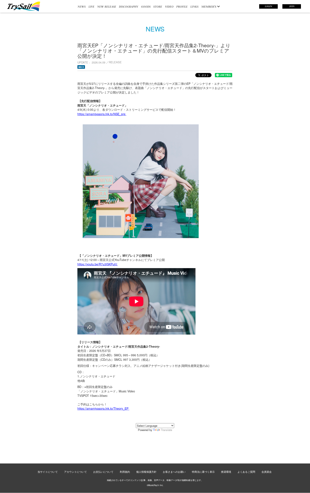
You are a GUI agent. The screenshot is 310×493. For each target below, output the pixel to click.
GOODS (146, 6)
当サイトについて (48, 471)
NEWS (82, 6)
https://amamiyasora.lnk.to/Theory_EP (103, 408)
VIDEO (169, 6)
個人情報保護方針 (146, 471)
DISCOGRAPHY (128, 6)
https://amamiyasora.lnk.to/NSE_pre (101, 114)
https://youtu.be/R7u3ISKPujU (97, 264)
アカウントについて (75, 471)
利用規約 (125, 471)
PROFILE (182, 6)
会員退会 (266, 471)
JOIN (291, 6)
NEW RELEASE (106, 6)
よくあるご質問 (246, 471)
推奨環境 (226, 471)
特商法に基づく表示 (203, 471)
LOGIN (268, 6)
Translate (166, 430)
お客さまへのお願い (174, 471)
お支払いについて (103, 471)
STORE (157, 6)
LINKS (194, 6)
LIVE (91, 6)
